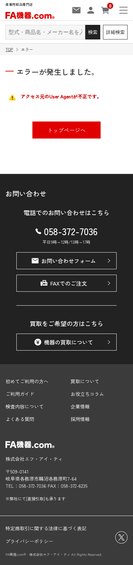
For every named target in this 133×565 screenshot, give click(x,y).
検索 (93, 32)
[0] (105, 10)
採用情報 (80, 419)
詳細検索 (115, 32)
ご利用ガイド (19, 393)
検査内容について (24, 406)
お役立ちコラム (87, 393)
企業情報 (80, 406)
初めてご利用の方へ (26, 381)
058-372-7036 (71, 231)
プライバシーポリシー (29, 541)
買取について (85, 381)
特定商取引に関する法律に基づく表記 (46, 528)
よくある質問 (19, 419)
